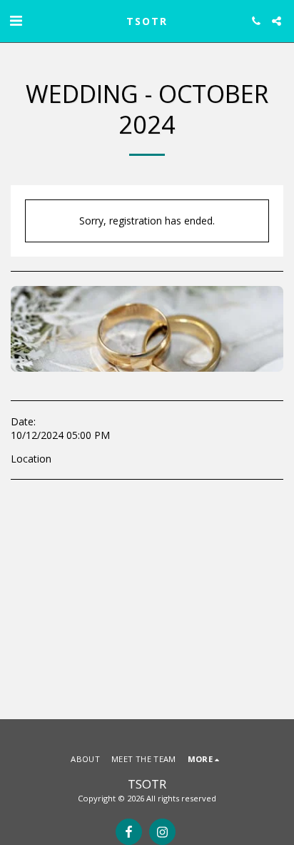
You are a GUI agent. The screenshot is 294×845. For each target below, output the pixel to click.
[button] (16, 20)
